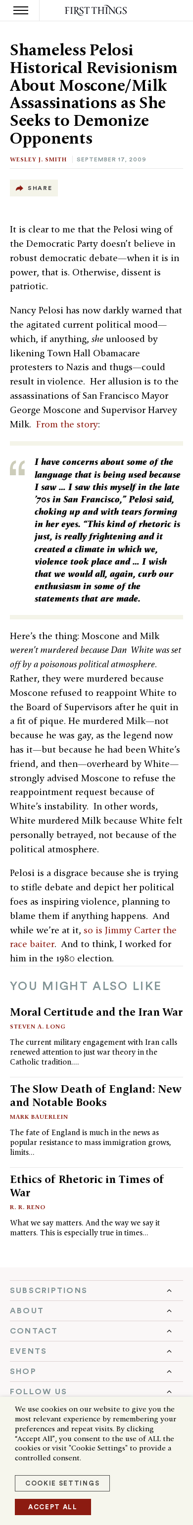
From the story (67, 424)
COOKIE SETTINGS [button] (62, 1483)
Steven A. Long (38, 1026)
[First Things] (97, 10)
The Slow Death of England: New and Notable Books (96, 1095)
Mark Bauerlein (39, 1116)
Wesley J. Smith (38, 159)
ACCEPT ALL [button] (53, 1507)
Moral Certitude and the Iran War (96, 1012)
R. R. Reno (28, 1207)
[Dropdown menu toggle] (96, 1290)
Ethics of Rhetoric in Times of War (87, 1185)
